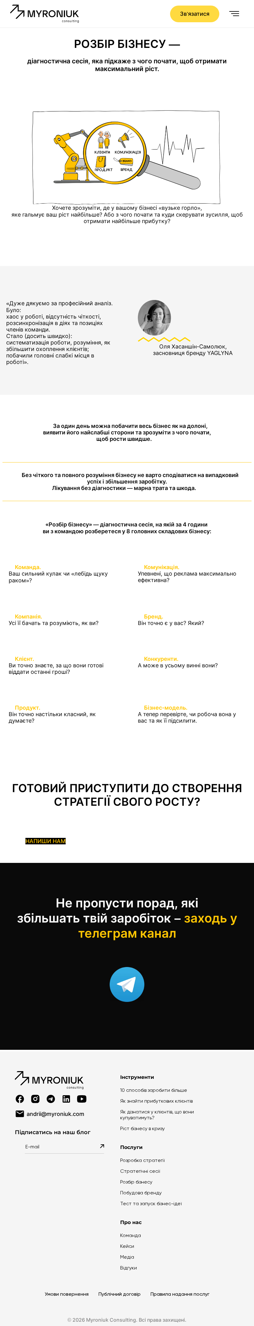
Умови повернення (67, 1294)
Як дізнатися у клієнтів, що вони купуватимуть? (157, 1115)
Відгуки (128, 1268)
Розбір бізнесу (136, 1182)
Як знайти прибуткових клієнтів (156, 1101)
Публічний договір (120, 1294)
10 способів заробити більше (153, 1090)
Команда (130, 1235)
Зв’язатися (194, 14)
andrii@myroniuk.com (55, 1114)
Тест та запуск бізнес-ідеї (151, 1203)
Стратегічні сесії (140, 1171)
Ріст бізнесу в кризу (142, 1128)
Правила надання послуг (180, 1294)
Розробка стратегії (142, 1160)
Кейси (127, 1246)
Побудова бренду (141, 1193)
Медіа (127, 1257)
